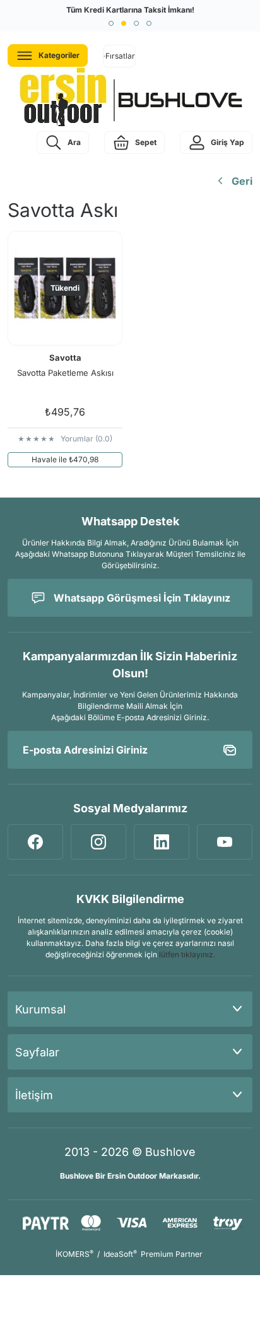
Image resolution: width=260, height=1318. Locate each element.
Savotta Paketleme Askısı (65, 373)
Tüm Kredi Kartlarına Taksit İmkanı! (130, 10)
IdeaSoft (120, 1254)
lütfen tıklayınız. (187, 954)
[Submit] (229, 750)
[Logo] (130, 97)
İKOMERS (74, 1254)
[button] (111, 23)
